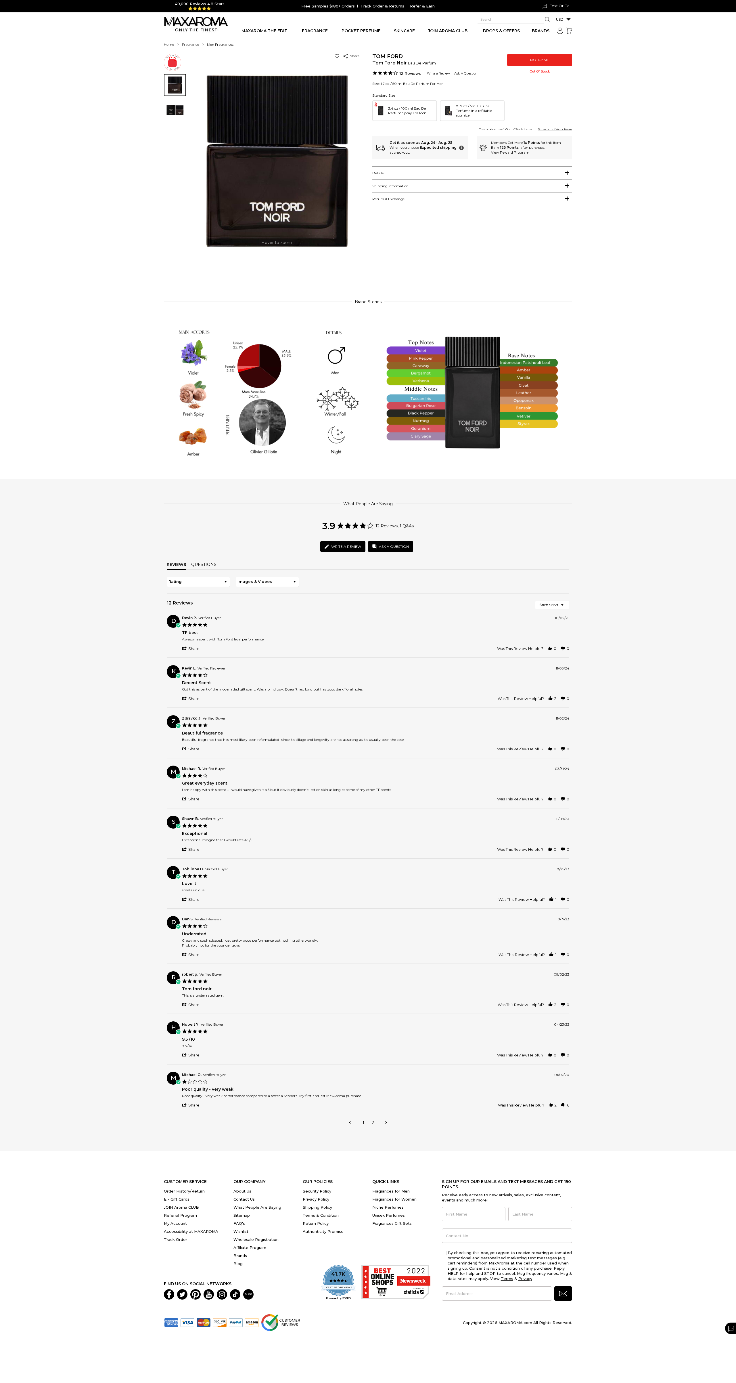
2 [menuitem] (373, 1122)
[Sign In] (560, 31)
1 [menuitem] (363, 1122)
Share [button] (353, 56)
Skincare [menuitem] (404, 30)
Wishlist (240, 1231)
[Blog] (248, 1294)
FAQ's (239, 1223)
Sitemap (241, 1215)
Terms (507, 1278)
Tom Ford (387, 56)
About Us (242, 1191)
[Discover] (220, 1322)
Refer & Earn (422, 6)
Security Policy (317, 1191)
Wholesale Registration (256, 1239)
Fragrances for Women (394, 1199)
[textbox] (566, 607)
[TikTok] (235, 1294)
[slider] (368, 269)
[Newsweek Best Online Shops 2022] (395, 1283)
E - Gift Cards (176, 1199)
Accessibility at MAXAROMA (191, 1231)
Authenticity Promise (323, 1231)
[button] (338, 56)
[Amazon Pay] (252, 1322)
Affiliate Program (249, 1247)
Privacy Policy (316, 1199)
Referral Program (180, 1215)
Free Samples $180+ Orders (328, 6)
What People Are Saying (257, 1207)
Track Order (175, 1239)
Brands (240, 1255)
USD (560, 19)
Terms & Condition (321, 1215)
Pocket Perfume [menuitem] (361, 30)
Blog (238, 1263)
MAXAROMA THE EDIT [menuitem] (264, 30)
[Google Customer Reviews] (280, 1322)
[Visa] (187, 1322)
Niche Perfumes (388, 1207)
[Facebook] (169, 1294)
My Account (175, 1223)
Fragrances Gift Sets (392, 1223)
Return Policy (316, 1223)
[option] (404, 110)
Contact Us (244, 1199)
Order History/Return (184, 1191)
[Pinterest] (195, 1294)
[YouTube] (209, 1294)
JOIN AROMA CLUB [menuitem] (447, 30)
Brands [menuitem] (540, 30)
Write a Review (438, 73)
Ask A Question (466, 73)
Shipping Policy (317, 1207)
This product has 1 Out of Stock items (505, 129)
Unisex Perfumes (388, 1215)
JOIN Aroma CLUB (181, 1207)
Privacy (525, 1278)
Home (169, 44)
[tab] (472, 173)
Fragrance (190, 44)
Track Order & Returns (382, 6)
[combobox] (198, 582)
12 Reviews (410, 73)
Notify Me (539, 60)
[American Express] (171, 1322)
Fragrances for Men (391, 1191)
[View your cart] (569, 31)
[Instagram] (222, 1294)
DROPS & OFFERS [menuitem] (501, 30)
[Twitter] (182, 1294)
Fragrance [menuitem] (315, 30)
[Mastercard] (203, 1322)
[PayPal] (236, 1322)
